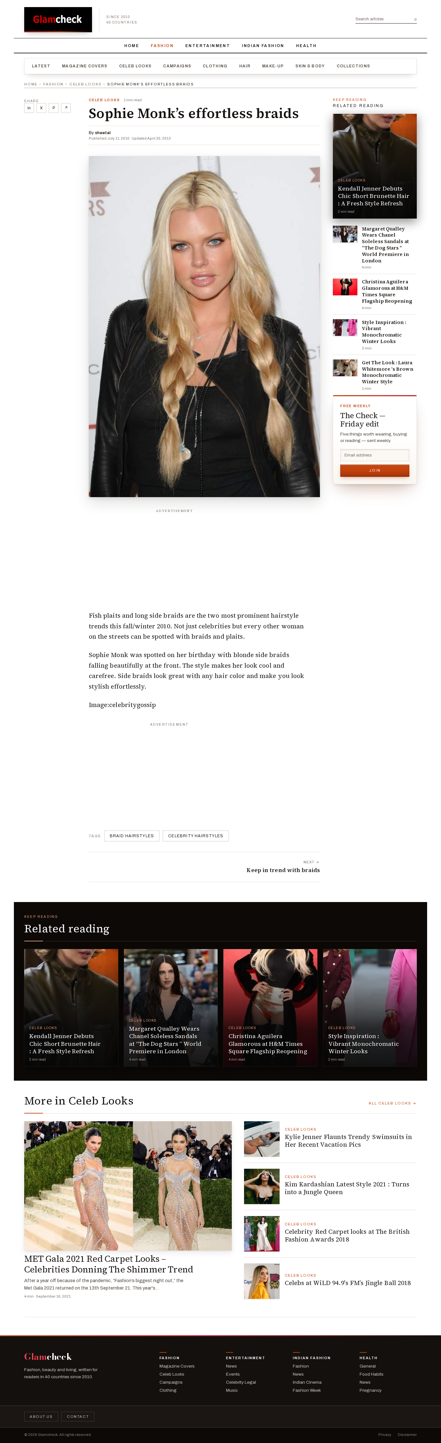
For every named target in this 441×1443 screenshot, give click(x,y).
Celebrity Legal (241, 1382)
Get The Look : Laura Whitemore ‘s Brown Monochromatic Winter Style (387, 372)
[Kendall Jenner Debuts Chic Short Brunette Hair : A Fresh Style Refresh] (375, 166)
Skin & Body (310, 66)
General (368, 1366)
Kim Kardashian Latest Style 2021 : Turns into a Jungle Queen (347, 1188)
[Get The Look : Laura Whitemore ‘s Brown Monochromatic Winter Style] (345, 367)
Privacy (384, 1435)
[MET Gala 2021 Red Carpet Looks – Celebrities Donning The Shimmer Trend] (128, 1186)
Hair (245, 66)
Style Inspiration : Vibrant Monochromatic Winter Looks (384, 332)
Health (306, 46)
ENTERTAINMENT (207, 46)
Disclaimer (407, 1435)
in (29, 108)
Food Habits (372, 1374)
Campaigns (177, 66)
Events (233, 1374)
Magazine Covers (85, 66)
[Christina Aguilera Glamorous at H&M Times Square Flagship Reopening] (345, 287)
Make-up (273, 66)
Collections (353, 66)
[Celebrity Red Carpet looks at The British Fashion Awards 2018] (262, 1234)
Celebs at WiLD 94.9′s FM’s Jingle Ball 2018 (348, 1283)
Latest (41, 66)
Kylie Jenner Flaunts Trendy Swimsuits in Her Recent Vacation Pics (348, 1141)
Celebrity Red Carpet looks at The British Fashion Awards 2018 (347, 1235)
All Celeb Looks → (393, 1103)
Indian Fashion (263, 46)
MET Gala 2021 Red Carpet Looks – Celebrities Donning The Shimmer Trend (108, 1264)
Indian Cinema (307, 1382)
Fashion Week (307, 1390)
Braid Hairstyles (132, 836)
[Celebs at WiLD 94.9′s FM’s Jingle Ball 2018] (262, 1281)
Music (232, 1390)
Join (375, 470)
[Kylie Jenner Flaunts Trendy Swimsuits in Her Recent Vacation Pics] (262, 1139)
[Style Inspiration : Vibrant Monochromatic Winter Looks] (345, 327)
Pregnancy (371, 1390)
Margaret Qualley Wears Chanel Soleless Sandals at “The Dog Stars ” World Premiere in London (385, 245)
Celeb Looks (135, 66)
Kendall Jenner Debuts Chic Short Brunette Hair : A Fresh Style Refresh (374, 196)
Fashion (162, 46)
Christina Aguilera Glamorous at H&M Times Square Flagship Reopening (387, 291)
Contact (78, 1416)
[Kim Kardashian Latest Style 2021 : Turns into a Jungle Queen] (262, 1186)
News (231, 1366)
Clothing (215, 66)
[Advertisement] (204, 556)
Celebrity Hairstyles (195, 836)
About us (41, 1416)
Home (131, 46)
